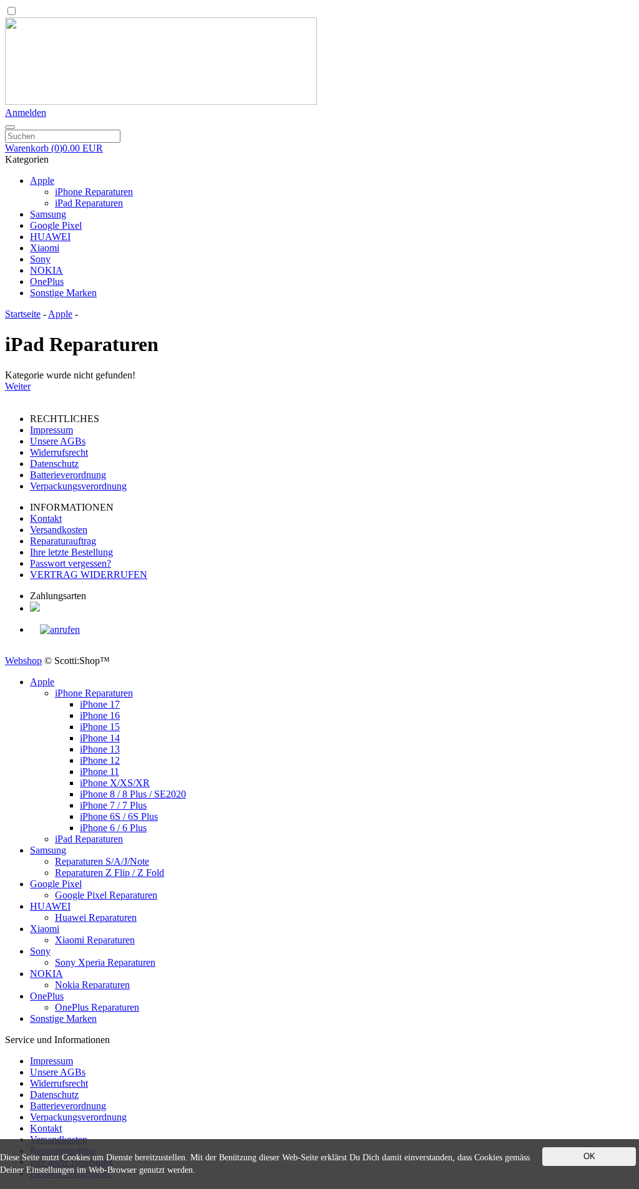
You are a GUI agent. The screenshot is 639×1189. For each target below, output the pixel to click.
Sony (40, 259)
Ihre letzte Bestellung (71, 552)
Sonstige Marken (63, 292)
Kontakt (46, 518)
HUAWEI (50, 236)
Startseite (23, 314)
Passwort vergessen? (70, 563)
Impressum (51, 430)
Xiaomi (44, 248)
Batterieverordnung (68, 474)
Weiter (18, 386)
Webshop (23, 660)
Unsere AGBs (57, 441)
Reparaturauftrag (63, 541)
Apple (42, 180)
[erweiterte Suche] (10, 127)
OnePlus (47, 281)
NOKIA (46, 270)
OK (589, 1156)
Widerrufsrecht (59, 452)
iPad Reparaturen (89, 203)
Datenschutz (54, 463)
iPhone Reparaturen (94, 191)
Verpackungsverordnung (78, 486)
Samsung (48, 214)
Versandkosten (58, 529)
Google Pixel (56, 225)
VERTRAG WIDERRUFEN (88, 574)
